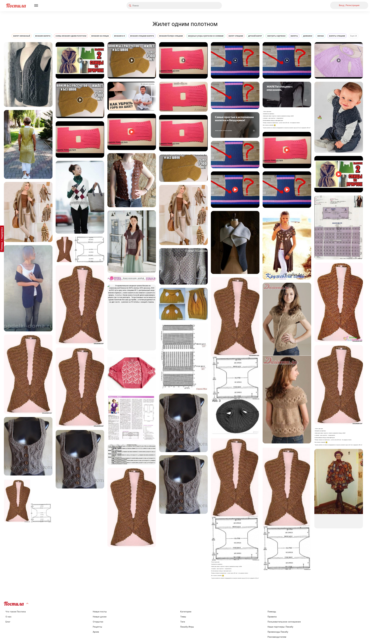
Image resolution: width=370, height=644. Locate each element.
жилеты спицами (337, 36)
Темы (183, 616)
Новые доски (100, 616)
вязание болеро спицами (171, 36)
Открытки (98, 621)
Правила (272, 616)
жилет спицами (236, 36)
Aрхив (96, 632)
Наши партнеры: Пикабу (280, 627)
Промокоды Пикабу (278, 632)
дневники (307, 36)
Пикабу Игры (187, 627)
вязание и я (119, 36)
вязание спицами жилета (142, 36)
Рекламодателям (277, 637)
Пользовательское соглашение (284, 621)
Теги (182, 621)
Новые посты (100, 611)
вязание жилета (42, 36)
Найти (209, 5)
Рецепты (97, 627)
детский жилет (255, 36)
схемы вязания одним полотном (71, 36)
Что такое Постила (15, 611)
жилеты (294, 36)
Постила (16, 5)
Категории (185, 611)
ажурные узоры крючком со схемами (205, 36)
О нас (8, 616)
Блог (7, 621)
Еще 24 (353, 36)
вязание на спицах (100, 36)
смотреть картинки (276, 36)
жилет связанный (21, 36)
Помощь (272, 611)
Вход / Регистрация (349, 5)
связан (320, 36)
